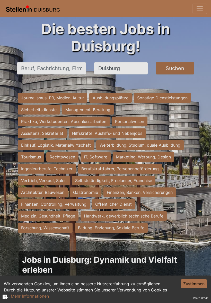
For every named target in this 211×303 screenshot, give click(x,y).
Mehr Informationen (30, 296)
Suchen (175, 68)
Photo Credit (200, 297)
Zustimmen (194, 283)
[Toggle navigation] (199, 9)
